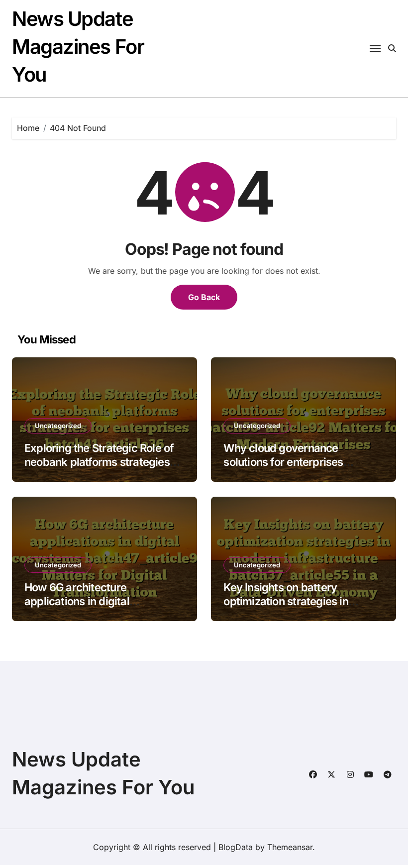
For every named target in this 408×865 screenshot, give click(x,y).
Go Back (204, 297)
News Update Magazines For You (78, 46)
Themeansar (289, 847)
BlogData (235, 847)
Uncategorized (58, 426)
